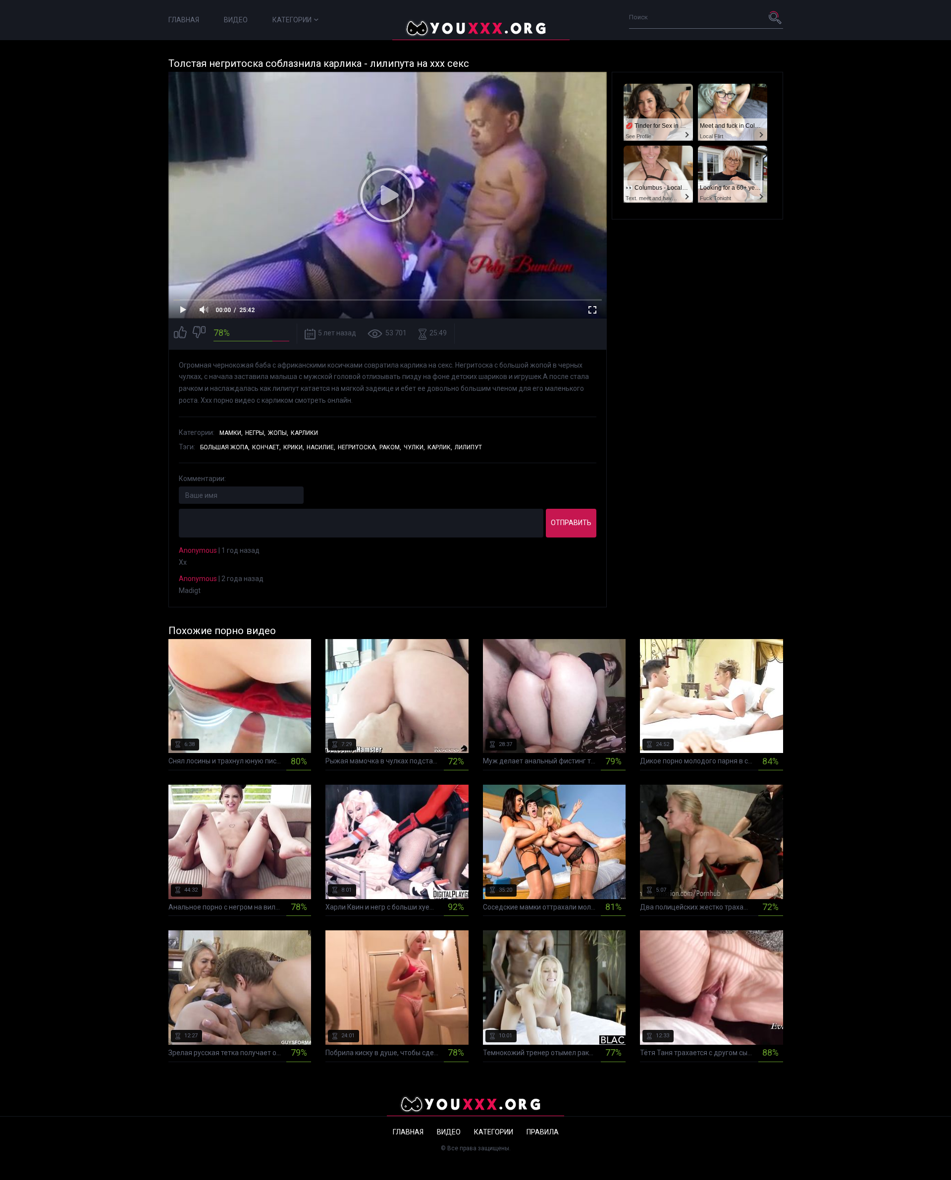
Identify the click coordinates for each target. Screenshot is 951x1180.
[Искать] (775, 17)
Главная (183, 20)
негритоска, (357, 447)
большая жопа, (225, 447)
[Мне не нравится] (199, 333)
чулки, (414, 447)
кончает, (266, 447)
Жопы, (278, 432)
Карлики (304, 432)
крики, (293, 447)
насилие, (321, 447)
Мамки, (231, 432)
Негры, (255, 432)
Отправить (571, 523)
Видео (236, 20)
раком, (390, 447)
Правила (543, 1132)
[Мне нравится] (180, 333)
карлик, (439, 447)
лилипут (468, 447)
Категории (292, 20)
